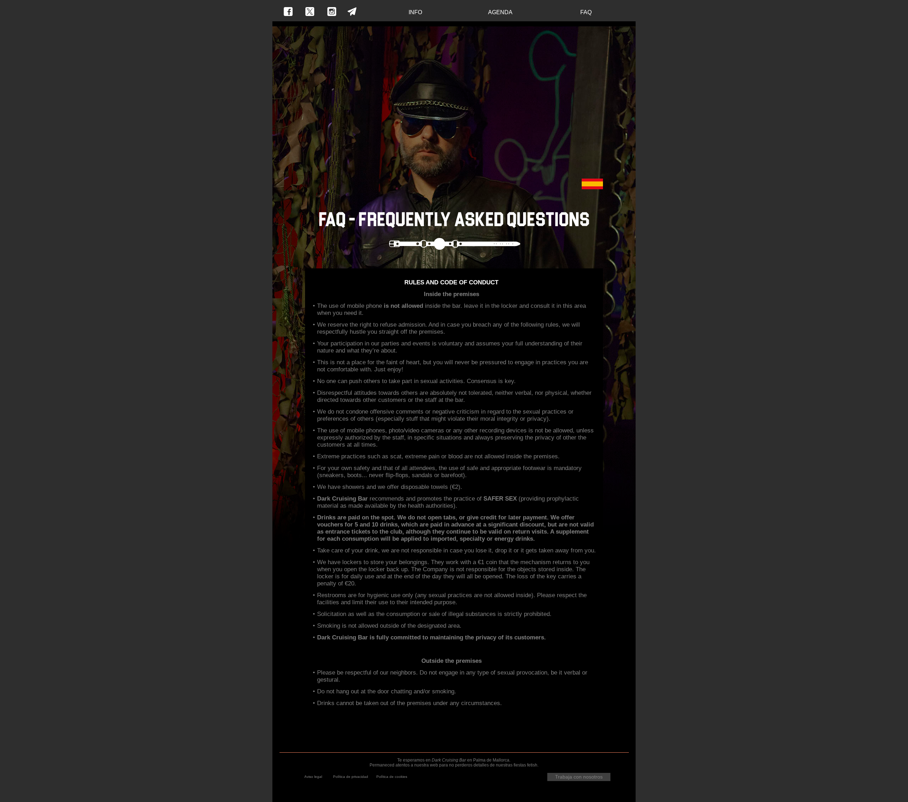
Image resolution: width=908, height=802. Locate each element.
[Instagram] (331, 11)
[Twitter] (309, 11)
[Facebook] (288, 11)
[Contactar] (352, 11)
